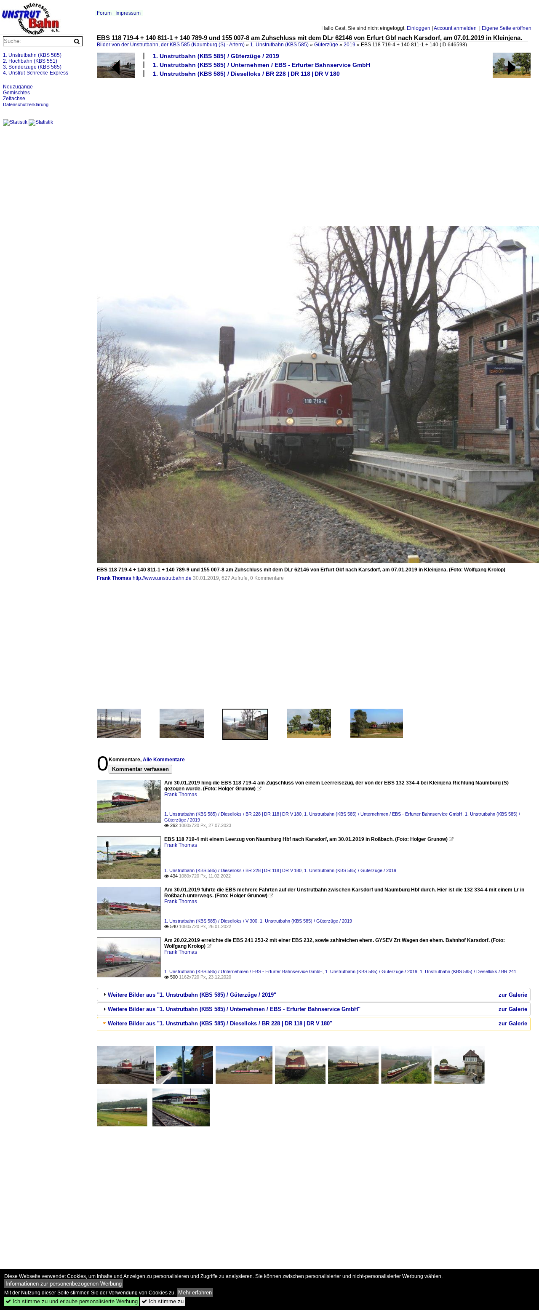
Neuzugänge (18, 87)
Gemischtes (16, 93)
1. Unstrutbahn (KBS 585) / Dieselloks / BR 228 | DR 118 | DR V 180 (246, 73)
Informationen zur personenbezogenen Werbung (63, 1284)
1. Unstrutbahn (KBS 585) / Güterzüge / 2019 (216, 56)
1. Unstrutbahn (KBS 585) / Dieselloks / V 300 (210, 920)
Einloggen (418, 28)
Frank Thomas (114, 578)
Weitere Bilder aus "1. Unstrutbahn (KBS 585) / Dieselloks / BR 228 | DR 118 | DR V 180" (220, 1023)
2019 (349, 45)
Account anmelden (455, 28)
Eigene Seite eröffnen (506, 28)
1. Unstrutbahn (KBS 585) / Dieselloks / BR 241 (468, 971)
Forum (104, 13)
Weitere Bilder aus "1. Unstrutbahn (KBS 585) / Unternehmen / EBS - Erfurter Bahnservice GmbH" (234, 1009)
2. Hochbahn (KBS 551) (30, 61)
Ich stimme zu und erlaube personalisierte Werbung (71, 1301)
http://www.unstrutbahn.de (162, 578)
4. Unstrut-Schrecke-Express (35, 73)
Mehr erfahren (195, 1292)
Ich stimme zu (162, 1301)
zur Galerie (513, 995)
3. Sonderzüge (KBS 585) (32, 67)
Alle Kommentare (164, 760)
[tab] (314, 994)
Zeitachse (14, 98)
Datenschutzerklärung (25, 104)
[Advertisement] (314, 151)
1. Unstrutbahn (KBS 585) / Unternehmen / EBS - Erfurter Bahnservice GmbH (261, 64)
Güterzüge (326, 45)
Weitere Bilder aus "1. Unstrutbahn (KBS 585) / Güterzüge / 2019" (192, 995)
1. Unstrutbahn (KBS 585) (279, 45)
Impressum (128, 13)
